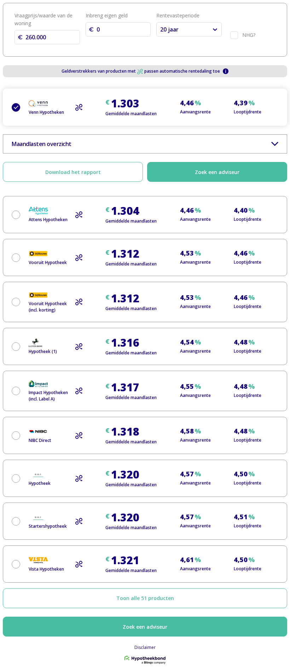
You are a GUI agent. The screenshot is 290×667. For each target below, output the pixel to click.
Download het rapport (73, 172)
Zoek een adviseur (217, 172)
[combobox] (161, 29)
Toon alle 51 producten (145, 598)
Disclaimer (145, 647)
